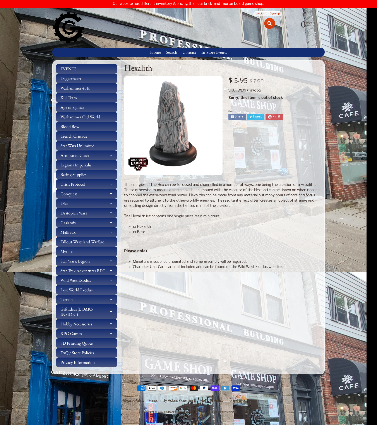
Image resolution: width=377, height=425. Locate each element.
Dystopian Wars (88, 214)
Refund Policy (212, 401)
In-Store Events (214, 52)
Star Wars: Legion (88, 262)
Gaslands (88, 223)
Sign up (275, 13)
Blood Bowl (70, 126)
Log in (259, 13)
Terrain (88, 300)
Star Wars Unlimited (77, 146)
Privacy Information (77, 362)
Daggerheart (70, 78)
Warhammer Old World (80, 117)
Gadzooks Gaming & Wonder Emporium (187, 412)
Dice (88, 204)
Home (155, 52)
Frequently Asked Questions (172, 401)
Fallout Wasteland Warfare (82, 242)
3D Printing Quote (76, 343)
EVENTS (68, 69)
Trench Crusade (73, 136)
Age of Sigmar (72, 107)
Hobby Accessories (88, 325)
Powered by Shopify (188, 416)
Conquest (88, 195)
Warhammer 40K (75, 88)
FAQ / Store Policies (77, 353)
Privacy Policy (133, 401)
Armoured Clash (88, 156)
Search (171, 52)
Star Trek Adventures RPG (88, 271)
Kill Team (68, 97)
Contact (189, 52)
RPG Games (88, 334)
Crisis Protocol (88, 185)
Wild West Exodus (88, 281)
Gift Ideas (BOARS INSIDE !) (88, 312)
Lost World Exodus (76, 290)
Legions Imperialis (75, 165)
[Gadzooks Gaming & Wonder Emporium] (68, 27)
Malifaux (88, 233)
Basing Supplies (73, 174)
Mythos (66, 251)
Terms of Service (241, 401)
